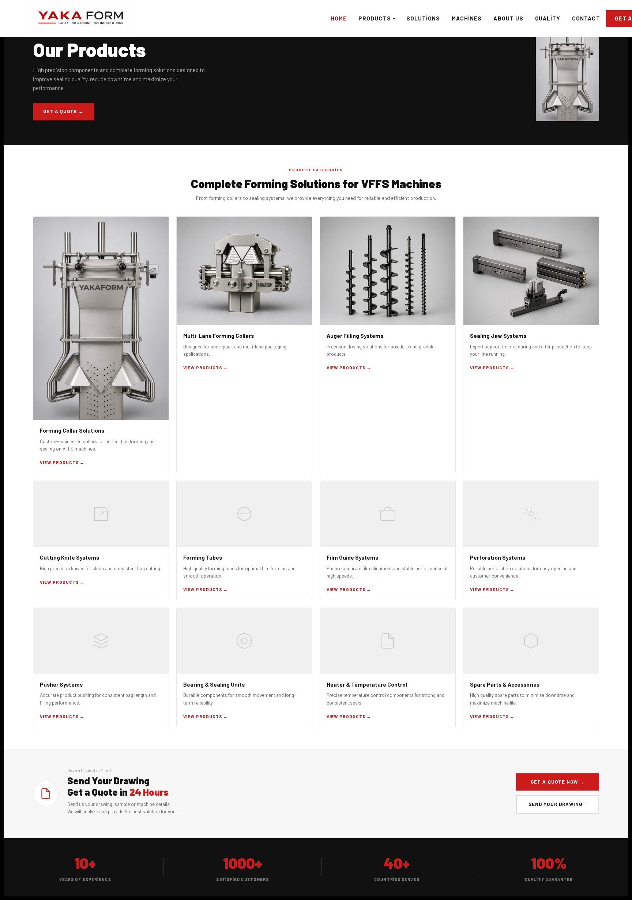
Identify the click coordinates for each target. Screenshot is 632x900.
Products (374, 18)
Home (339, 18)
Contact (586, 18)
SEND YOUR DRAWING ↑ (557, 804)
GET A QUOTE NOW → (557, 782)
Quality (547, 18)
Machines (467, 18)
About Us (508, 18)
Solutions (423, 18)
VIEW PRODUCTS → (62, 462)
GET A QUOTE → (63, 111)
